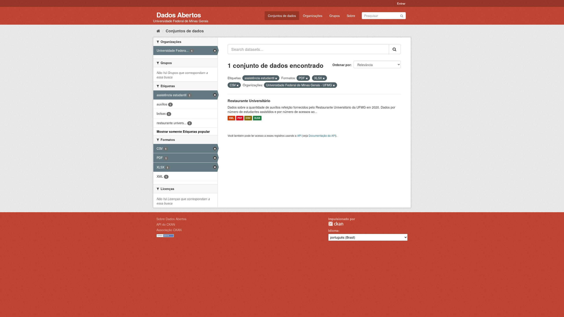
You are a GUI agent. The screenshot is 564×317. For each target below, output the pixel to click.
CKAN (335, 223)
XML (231, 118)
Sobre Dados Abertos (171, 219)
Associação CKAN (169, 230)
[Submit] (402, 15)
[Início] (158, 30)
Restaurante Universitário (249, 100)
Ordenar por (341, 65)
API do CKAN (165, 224)
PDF (239, 118)
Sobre (351, 15)
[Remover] (276, 78)
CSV (248, 118)
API (299, 135)
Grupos (334, 15)
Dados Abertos (178, 14)
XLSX (257, 118)
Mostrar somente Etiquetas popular (183, 131)
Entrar (401, 3)
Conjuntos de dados (282, 15)
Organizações (312, 15)
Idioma (333, 230)
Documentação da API (322, 135)
